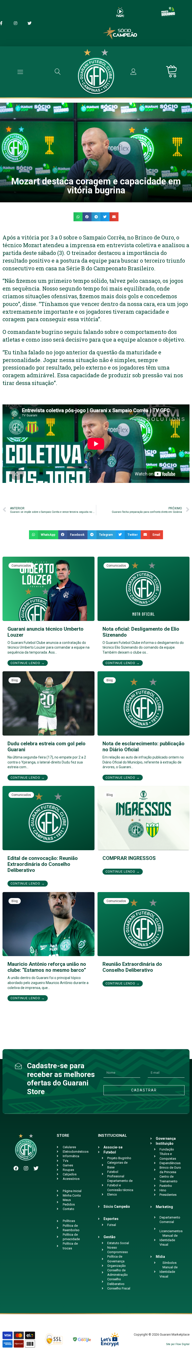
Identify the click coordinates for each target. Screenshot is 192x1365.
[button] (78, 216)
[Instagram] (26, 1168)
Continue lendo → (27, 663)
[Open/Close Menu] (20, 72)
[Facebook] (16, 1168)
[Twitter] (36, 1168)
